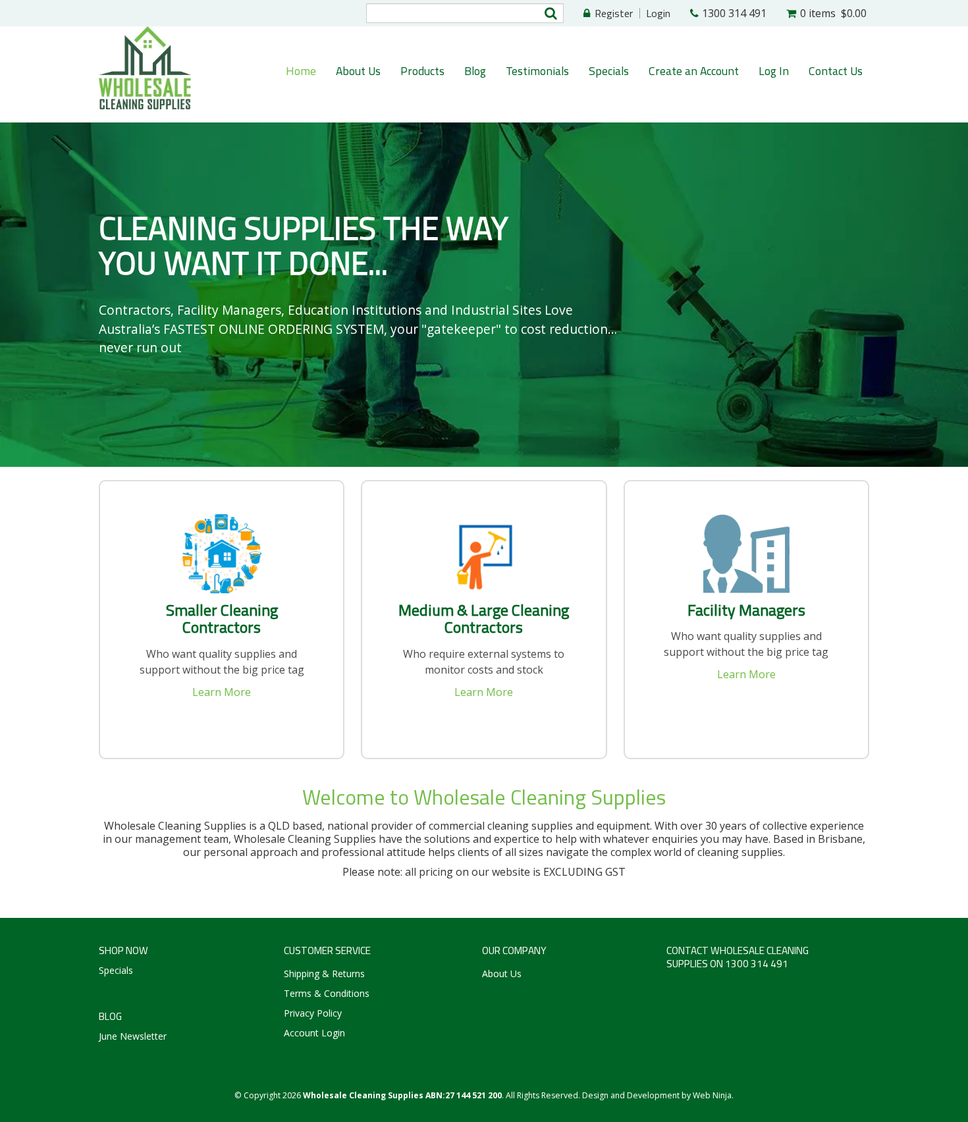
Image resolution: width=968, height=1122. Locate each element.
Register (614, 13)
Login (658, 13)
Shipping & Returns (324, 973)
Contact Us (836, 71)
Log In (774, 71)
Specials (609, 71)
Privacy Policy (313, 1013)
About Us (358, 71)
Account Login (314, 1033)
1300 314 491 (734, 13)
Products (422, 71)
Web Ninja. (713, 1095)
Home (301, 71)
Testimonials (537, 71)
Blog (475, 71)
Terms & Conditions (326, 993)
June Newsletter (133, 1036)
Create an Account (694, 71)
